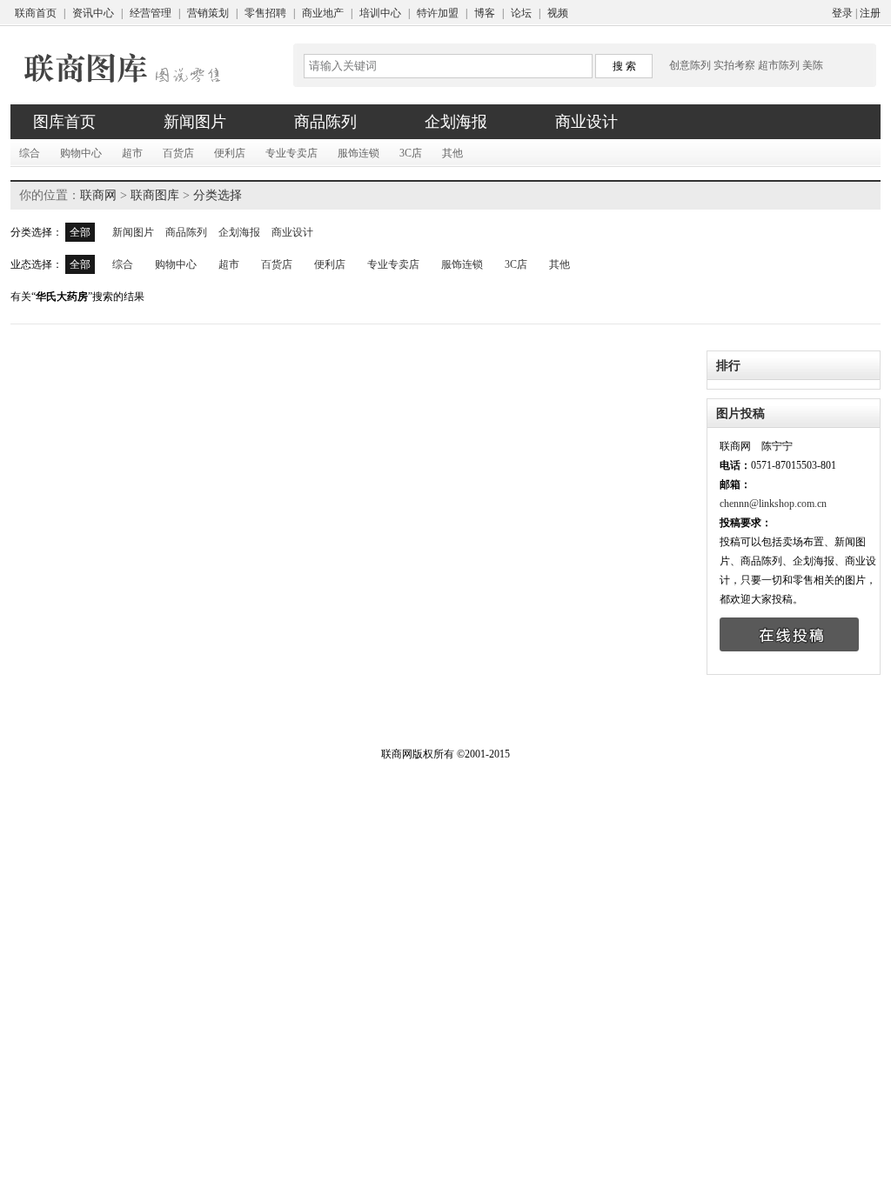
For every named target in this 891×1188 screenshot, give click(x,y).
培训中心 (380, 13)
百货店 (178, 153)
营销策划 (208, 13)
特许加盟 (438, 13)
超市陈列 (779, 65)
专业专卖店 (291, 153)
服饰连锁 (358, 153)
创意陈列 (690, 65)
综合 (29, 153)
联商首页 (36, 13)
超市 (132, 153)
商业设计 (292, 232)
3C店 (410, 153)
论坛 (521, 13)
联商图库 (155, 195)
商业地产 (323, 13)
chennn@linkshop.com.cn (773, 503)
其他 (452, 153)
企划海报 (239, 232)
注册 (870, 13)
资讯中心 (93, 13)
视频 (557, 13)
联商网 (98, 195)
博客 (484, 13)
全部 (80, 232)
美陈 (812, 65)
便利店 (229, 153)
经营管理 (150, 13)
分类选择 (217, 195)
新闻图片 (133, 232)
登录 (842, 13)
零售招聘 (265, 13)
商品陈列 (186, 232)
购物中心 (81, 153)
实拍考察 (734, 65)
